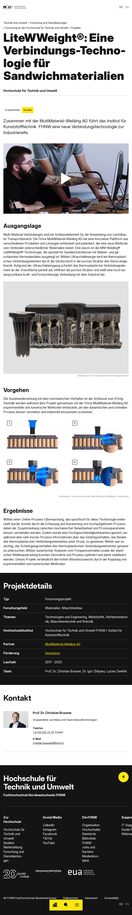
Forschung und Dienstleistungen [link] (48, 22)
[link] (14, 7)
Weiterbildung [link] (12, 847)
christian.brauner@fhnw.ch (48, 743)
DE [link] (121, 7)
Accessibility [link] (111, 898)
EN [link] (127, 7)
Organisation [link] (91, 825)
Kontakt (28, 110)
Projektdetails (12, 110)
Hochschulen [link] (91, 830)
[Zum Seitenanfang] (123, 777)
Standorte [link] (89, 834)
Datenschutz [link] (70, 898)
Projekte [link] (76, 27)
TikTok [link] (47, 838)
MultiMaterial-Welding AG (62, 644)
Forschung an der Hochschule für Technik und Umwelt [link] (36, 27)
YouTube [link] (49, 843)
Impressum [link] (91, 898)
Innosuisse (52, 653)
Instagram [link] (50, 830)
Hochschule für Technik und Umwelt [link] (14, 834)
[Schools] (55, 905)
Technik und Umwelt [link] (15, 22)
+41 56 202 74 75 (43, 732)
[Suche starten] (66, 905)
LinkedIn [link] (48, 825)
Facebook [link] (50, 834)
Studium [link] (8, 843)
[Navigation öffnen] (77, 905)
